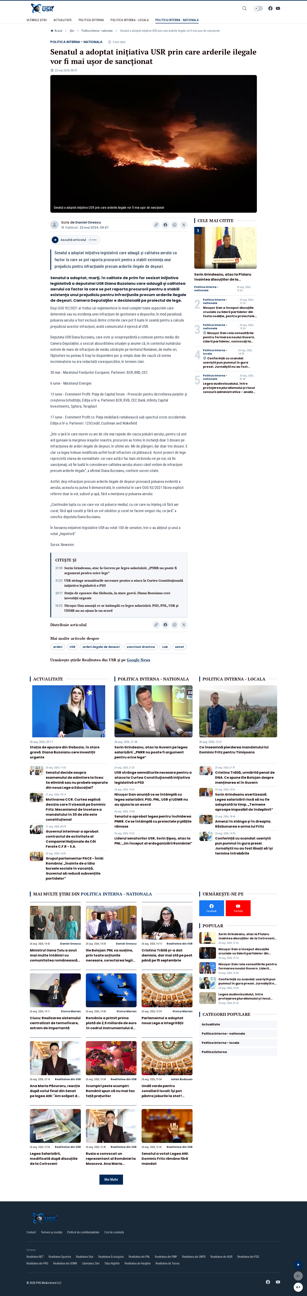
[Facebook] (270, 8)
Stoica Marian (71, 1011)
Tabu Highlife (112, 1263)
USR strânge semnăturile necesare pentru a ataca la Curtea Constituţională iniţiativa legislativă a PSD (123, 583)
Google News (138, 659)
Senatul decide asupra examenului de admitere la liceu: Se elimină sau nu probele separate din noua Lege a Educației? (77, 780)
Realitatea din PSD (248, 1256)
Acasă (58, 30)
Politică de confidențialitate (83, 1232)
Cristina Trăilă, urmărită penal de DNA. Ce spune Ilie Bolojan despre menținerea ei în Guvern (245, 777)
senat (179, 647)
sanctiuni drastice (141, 647)
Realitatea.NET (35, 1256)
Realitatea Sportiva (60, 1256)
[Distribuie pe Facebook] (165, 225)
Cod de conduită (114, 1232)
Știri (72, 30)
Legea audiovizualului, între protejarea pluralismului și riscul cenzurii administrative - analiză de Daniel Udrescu (229, 390)
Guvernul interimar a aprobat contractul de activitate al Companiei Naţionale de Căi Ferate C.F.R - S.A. (72, 839)
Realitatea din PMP (166, 1256)
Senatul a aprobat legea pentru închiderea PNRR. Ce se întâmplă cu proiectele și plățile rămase (153, 821)
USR (72, 647)
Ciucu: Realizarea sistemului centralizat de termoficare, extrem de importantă (55, 1023)
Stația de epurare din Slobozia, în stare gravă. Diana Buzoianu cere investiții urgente (117, 595)
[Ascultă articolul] (298, 1264)
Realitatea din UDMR (65, 1263)
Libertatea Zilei (90, 1263)
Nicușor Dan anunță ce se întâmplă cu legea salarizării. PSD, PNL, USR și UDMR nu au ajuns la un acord (121, 608)
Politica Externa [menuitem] (91, 20)
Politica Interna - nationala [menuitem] (177, 20)
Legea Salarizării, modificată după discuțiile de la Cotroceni (53, 1158)
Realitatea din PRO (37, 1263)
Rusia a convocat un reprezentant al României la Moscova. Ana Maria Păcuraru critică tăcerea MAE (111, 1163)
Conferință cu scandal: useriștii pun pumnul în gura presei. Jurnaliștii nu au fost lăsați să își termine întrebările (228, 364)
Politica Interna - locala (215, 352)
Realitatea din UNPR (194, 1256)
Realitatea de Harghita (138, 1263)
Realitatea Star (84, 1256)
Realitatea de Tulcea (167, 1263)
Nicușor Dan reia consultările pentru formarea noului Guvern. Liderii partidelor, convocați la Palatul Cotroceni (229, 339)
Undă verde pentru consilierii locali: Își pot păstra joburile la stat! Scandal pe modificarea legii (163, 1096)
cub (165, 647)
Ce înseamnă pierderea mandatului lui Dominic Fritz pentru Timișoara (234, 750)
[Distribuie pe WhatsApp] (174, 225)
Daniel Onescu (88, 222)
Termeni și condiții (51, 1232)
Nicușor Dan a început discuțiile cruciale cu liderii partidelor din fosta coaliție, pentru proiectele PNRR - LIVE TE (229, 314)
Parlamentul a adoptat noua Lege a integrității (162, 1020)
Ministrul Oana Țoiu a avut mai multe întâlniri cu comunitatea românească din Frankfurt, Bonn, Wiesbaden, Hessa (53, 960)
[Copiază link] (156, 225)
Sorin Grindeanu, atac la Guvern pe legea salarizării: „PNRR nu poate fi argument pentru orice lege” (120, 570)
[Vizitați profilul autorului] (54, 225)
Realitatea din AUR (221, 1256)
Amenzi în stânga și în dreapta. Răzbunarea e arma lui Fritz (243, 824)
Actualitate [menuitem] (62, 20)
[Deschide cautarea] (244, 8)
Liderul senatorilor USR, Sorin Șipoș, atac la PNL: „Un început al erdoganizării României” (153, 841)
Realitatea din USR (180, 943)
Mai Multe (111, 1180)
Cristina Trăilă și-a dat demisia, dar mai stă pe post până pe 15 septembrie (167, 955)
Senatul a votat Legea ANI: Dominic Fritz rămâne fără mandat (165, 1158)
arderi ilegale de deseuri (101, 647)
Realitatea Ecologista (111, 1256)
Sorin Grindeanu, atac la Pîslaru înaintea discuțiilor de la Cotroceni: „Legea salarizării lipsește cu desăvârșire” (222, 282)
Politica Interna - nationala (97, 30)
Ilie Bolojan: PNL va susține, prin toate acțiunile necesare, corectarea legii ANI (109, 958)
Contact (31, 1232)
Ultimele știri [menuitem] (37, 20)
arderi (57, 647)
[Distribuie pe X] (184, 225)
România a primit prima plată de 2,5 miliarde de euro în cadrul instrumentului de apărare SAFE (111, 1025)
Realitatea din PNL (139, 1256)
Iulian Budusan (182, 1079)
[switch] (258, 8)
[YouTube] (277, 8)
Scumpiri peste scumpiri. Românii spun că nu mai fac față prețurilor (110, 1091)
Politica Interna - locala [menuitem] (129, 20)
